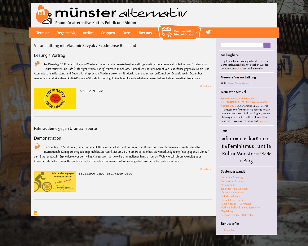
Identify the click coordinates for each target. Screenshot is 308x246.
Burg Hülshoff (237, 163)
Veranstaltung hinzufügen (180, 26)
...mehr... (263, 120)
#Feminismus (239, 145)
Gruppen (108, 32)
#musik (243, 138)
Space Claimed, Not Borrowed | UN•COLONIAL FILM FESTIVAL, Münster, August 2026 (244, 102)
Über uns (144, 32)
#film (228, 138)
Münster (246, 153)
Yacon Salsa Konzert (239, 83)
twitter (208, 32)
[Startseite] (112, 14)
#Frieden (255, 156)
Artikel (88, 32)
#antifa (263, 145)
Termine (42, 32)
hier (240, 68)
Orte (126, 32)
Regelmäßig (66, 32)
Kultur (229, 153)
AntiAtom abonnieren (35, 213)
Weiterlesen (205, 86)
